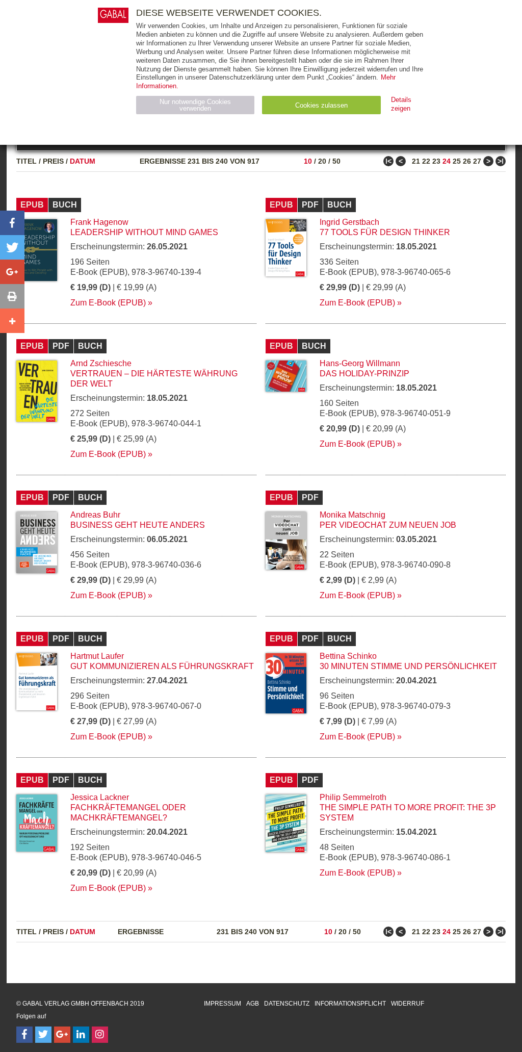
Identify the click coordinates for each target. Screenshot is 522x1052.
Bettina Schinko (348, 656)
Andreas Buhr (95, 514)
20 (322, 161)
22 (426, 161)
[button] (12, 223)
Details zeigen (401, 104)
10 (308, 161)
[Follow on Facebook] (24, 1035)
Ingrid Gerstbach (349, 222)
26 (467, 161)
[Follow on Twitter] (43, 1035)
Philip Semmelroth (353, 797)
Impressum (222, 1003)
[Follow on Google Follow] (62, 1035)
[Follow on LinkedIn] (81, 1035)
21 (416, 161)
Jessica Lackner (99, 797)
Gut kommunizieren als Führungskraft (162, 666)
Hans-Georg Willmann (360, 363)
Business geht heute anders (137, 525)
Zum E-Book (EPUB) (108, 302)
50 (336, 161)
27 (477, 161)
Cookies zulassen (321, 105)
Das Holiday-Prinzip (364, 373)
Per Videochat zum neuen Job (388, 525)
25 (457, 161)
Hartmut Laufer (97, 656)
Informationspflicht (350, 1003)
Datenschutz (286, 1003)
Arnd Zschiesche (101, 363)
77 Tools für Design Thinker (385, 232)
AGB (252, 1003)
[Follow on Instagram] (100, 1035)
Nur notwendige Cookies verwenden (195, 105)
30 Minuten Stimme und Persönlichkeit (408, 666)
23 (436, 161)
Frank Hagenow (99, 222)
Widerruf (407, 1003)
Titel (26, 161)
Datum (82, 161)
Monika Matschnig (352, 514)
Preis (53, 161)
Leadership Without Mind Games (144, 232)
